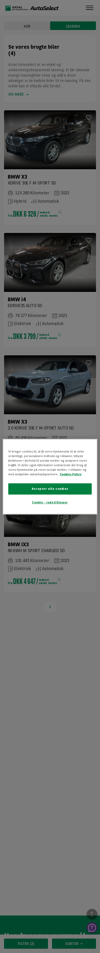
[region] (49, 476)
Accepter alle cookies (50, 489)
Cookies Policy (71, 474)
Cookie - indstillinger (50, 502)
